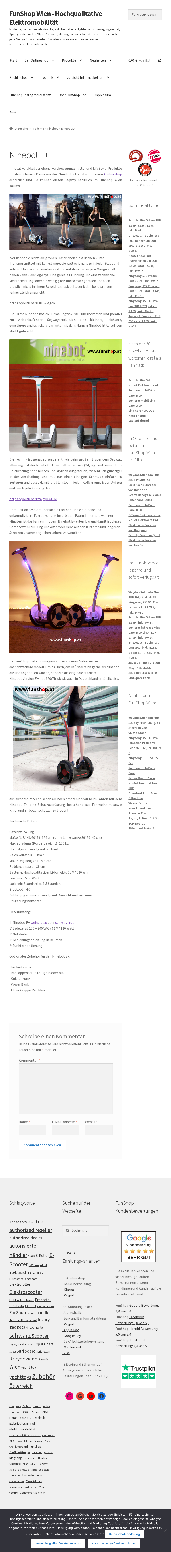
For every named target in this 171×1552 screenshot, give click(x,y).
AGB (12, 112)
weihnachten (31, 1487)
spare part (44, 1344)
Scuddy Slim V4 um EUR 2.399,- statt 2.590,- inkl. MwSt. (144, 225)
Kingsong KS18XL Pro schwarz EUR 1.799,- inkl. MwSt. (143, 607)
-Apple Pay (70, 1330)
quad (25, 1463)
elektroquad (48, 1435)
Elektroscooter (25, 1291)
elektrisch (37, 1417)
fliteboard (21, 1447)
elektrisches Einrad (26, 1272)
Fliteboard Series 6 (141, 500)
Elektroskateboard (21, 1300)
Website (91, 1121)
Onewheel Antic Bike (142, 793)
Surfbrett (41, 1351)
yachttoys (20, 1377)
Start (13, 60)
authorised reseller (30, 1229)
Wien (14, 1366)
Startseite (21, 129)
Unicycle (17, 1358)
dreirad (37, 1406)
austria (35, 1221)
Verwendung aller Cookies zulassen (58, 1543)
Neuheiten (98, 60)
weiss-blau (39, 922)
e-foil (12, 1412)
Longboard (29, 1320)
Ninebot (52, 129)
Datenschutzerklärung (124, 1534)
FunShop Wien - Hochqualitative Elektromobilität (55, 18)
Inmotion (37, 1452)
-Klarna (68, 1289)
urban (39, 1475)
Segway (13, 1344)
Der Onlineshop (36, 60)
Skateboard (26, 1344)
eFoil (43, 1265)
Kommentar (29, 1060)
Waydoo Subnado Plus (143, 475)
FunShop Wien (17, 1452)
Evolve (20, 1306)
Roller (40, 1327)
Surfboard (26, 1351)
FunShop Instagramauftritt (30, 95)
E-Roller (42, 1255)
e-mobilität (22, 1412)
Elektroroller (19, 1284)
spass (34, 1469)
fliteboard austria (45, 1306)
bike (18, 1406)
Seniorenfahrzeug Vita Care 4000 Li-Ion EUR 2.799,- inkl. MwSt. (144, 633)
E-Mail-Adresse (64, 1121)
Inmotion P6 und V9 (141, 743)
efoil (45, 1412)
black (31, 1256)
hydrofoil (31, 1313)
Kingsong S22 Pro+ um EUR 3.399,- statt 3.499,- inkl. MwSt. (144, 291)
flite (11, 1446)
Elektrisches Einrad (22, 1423)
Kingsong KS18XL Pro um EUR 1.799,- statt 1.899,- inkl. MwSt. (143, 306)
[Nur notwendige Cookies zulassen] (165, 1530)
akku (11, 1406)
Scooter (40, 1336)
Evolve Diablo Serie (141, 778)
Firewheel (50, 1441)
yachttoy (13, 1492)
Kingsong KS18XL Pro (143, 738)
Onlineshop (113, 174)
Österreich (21, 1386)
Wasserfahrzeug (34, 1481)
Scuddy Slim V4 (139, 380)
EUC (12, 1306)
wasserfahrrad (16, 1481)
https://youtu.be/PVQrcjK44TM (33, 499)
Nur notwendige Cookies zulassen (114, 1543)
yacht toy (28, 1367)
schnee (33, 1464)
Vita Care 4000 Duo (141, 411)
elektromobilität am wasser (25, 1435)
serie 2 (12, 1469)
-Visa (66, 1353)
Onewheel (15, 1464)
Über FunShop (69, 95)
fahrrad (28, 1441)
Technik (47, 77)
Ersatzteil (43, 1299)
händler (43, 1312)
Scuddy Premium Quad (144, 535)
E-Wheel (34, 1265)
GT (29, 1452)
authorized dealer (25, 1237)
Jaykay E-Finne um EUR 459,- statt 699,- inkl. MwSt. (144, 321)
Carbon (26, 1406)
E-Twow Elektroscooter (144, 515)
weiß (44, 1359)
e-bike (46, 1406)
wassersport (16, 1487)
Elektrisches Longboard (23, 1278)
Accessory (18, 1221)
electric (23, 1418)
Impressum (102, 95)
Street (12, 1351)
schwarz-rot (64, 922)
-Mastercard (71, 1347)
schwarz (20, 1335)
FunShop (17, 1312)
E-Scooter (35, 1412)
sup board (44, 1469)
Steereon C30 (137, 728)
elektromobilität (22, 1429)
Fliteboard (30, 1306)
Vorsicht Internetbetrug (85, 77)
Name (24, 1121)
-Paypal (68, 1295)
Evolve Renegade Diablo (144, 495)
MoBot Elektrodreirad (143, 520)
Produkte (69, 60)
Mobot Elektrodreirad (143, 385)
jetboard (48, 1452)
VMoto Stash (137, 733)
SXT (49, 1351)
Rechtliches (18, 77)
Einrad (13, 1418)
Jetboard (15, 1320)
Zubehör (43, 1376)
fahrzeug (38, 1441)
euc (11, 1441)
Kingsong (15, 1458)
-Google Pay (71, 1335)
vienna (33, 1358)
